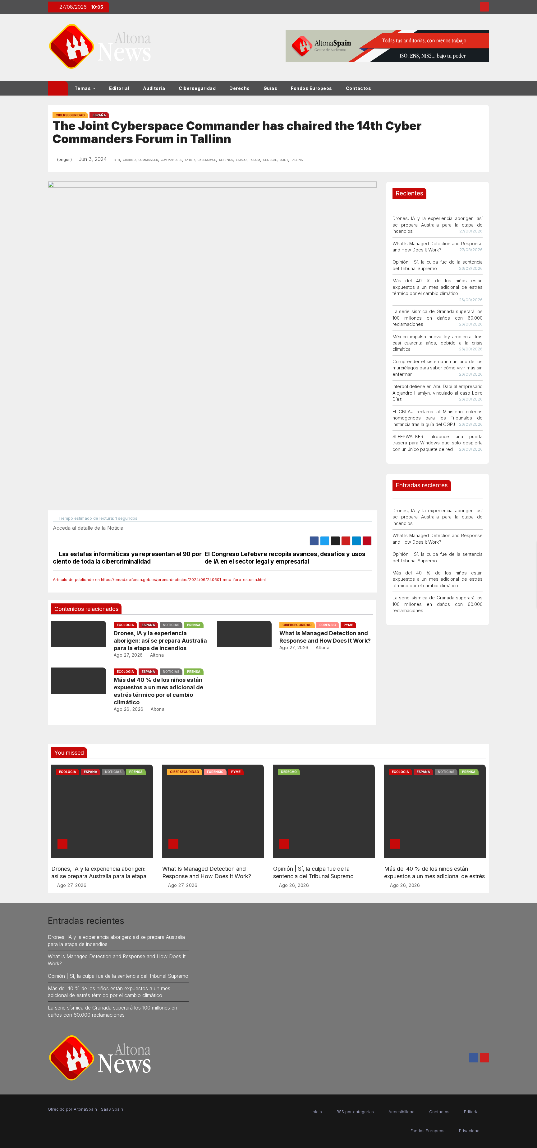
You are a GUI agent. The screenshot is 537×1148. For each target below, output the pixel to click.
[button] (487, 88)
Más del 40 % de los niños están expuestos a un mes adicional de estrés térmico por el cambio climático (437, 287)
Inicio (317, 1111)
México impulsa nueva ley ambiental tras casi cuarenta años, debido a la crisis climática (437, 343)
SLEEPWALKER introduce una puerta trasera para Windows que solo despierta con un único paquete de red (437, 443)
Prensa (193, 625)
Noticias (171, 625)
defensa (226, 159)
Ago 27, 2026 (128, 655)
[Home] (58, 88)
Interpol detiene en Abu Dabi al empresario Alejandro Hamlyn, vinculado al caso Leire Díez (437, 393)
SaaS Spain (112, 1109)
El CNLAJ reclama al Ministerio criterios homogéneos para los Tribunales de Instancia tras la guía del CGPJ (437, 418)
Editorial (119, 88)
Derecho (239, 88)
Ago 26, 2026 (129, 709)
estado (241, 159)
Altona (156, 655)
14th (116, 159)
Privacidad (469, 1130)
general (270, 159)
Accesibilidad (401, 1111)
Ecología (125, 625)
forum (255, 159)
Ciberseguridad (197, 88)
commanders (171, 159)
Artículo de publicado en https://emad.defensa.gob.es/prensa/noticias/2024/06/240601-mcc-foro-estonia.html (159, 579)
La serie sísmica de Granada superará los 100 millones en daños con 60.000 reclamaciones (437, 318)
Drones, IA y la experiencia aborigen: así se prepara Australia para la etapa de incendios (160, 640)
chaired (129, 159)
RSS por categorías (355, 1111)
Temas (83, 88)
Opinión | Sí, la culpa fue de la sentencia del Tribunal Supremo (118, 976)
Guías (271, 88)
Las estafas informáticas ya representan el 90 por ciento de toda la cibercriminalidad (127, 557)
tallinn (297, 159)
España (99, 115)
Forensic (327, 625)
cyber (190, 159)
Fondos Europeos (311, 88)
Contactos (358, 88)
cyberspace (207, 159)
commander (148, 159)
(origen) (64, 159)
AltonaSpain (85, 1109)
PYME (348, 625)
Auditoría (154, 88)
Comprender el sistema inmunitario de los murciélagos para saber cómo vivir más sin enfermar (437, 368)
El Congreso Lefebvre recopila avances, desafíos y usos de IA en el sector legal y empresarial (285, 557)
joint (284, 159)
